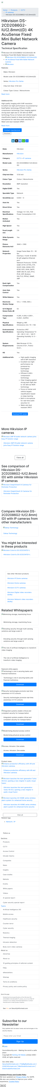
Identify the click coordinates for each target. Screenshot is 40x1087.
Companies (7, 860)
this (7, 1008)
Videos (5, 893)
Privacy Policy (21, 1077)
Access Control (8, 851)
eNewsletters (8, 972)
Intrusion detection (10, 942)
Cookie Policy (14, 1081)
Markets (6, 879)
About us (6, 958)
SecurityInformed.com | (11, 1064)
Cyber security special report (13, 902)
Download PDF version (20, 414)
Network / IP (10, 822)
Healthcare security (10, 919)
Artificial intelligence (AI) (12, 909)
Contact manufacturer (12, 130)
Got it (3, 1086)
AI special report (9, 898)
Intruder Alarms (8, 856)
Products (6, 842)
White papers (8, 888)
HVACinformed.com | (10, 1066)
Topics (3, 906)
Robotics (6, 933)
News (5, 865)
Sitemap (6, 977)
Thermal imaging (9, 937)
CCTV (5, 847)
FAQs (5, 968)
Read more (5, 94)
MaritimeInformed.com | (27, 1066)
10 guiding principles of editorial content (18, 963)
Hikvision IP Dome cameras (17, 578)
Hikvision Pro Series (16, 81)
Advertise (6, 954)
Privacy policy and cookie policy (15, 986)
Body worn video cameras (12, 947)
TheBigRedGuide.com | (28, 1064)
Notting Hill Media (18, 1055)
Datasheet (7, 133)
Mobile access (8, 914)
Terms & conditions (10, 982)
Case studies (7, 874)
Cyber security (8, 928)
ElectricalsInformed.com (11, 1068)
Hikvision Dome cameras (16, 583)
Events (5, 884)
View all (20, 457)
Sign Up (20, 1041)
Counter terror (8, 923)
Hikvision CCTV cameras (16, 588)
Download (20, 617)
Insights (6, 870)
